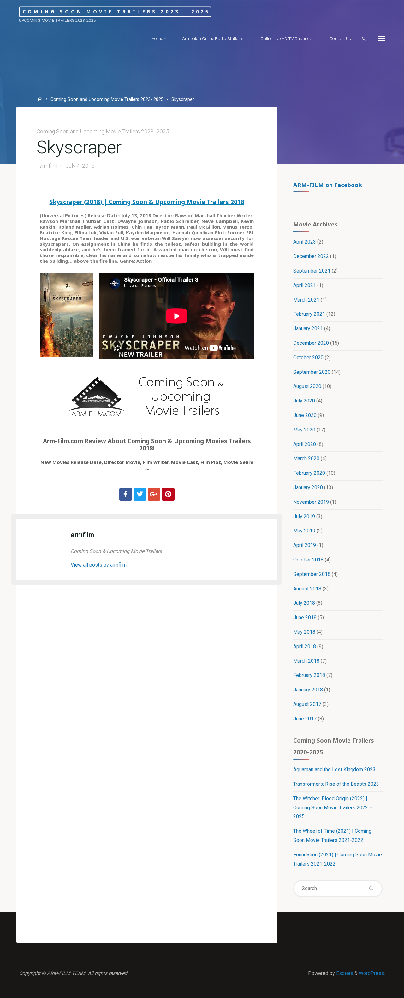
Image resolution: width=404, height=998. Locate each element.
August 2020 (307, 386)
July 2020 (304, 401)
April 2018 (304, 646)
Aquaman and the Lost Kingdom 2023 (334, 769)
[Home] (41, 100)
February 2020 (309, 473)
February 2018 (309, 675)
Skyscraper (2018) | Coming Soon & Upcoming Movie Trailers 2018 (147, 202)
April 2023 (304, 242)
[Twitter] (140, 494)
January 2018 (308, 690)
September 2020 (311, 372)
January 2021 (308, 329)
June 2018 (305, 617)
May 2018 (304, 632)
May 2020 (304, 430)
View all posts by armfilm (99, 565)
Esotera (344, 973)
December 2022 (311, 256)
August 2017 (307, 704)
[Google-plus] (154, 494)
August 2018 (307, 589)
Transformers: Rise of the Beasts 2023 (336, 784)
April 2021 (304, 285)
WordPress (371, 973)
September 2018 (311, 574)
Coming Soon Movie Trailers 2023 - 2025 (117, 12)
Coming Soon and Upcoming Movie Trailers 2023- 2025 (106, 100)
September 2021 (311, 271)
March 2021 (306, 300)
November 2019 (311, 502)
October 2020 (308, 358)
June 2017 (305, 719)
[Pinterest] (168, 494)
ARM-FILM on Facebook (327, 185)
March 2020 (306, 458)
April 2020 (304, 444)
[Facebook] (125, 494)
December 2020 (311, 343)
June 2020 (305, 415)
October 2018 (308, 560)
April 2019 (304, 545)
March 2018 (306, 661)
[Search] (364, 39)
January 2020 (308, 487)
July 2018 (304, 603)
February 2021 (309, 314)
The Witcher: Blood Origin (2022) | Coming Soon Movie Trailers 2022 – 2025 (332, 807)
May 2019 (304, 531)
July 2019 (304, 517)
